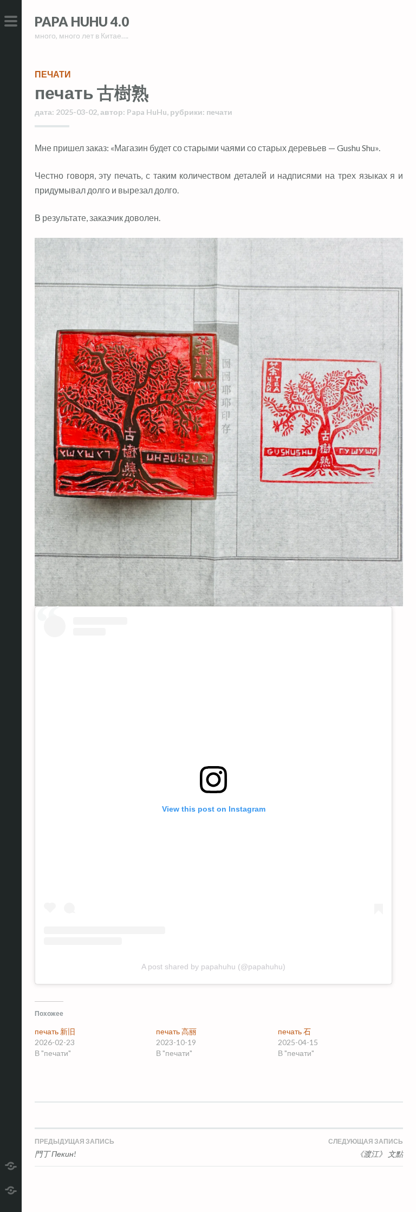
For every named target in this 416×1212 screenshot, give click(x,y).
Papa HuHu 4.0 (82, 21)
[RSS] (11, 1189)
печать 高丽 (176, 1031)
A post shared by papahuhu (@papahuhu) (213, 966)
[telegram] (11, 1164)
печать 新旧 (55, 1031)
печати (53, 74)
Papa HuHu (147, 111)
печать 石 (295, 1031)
